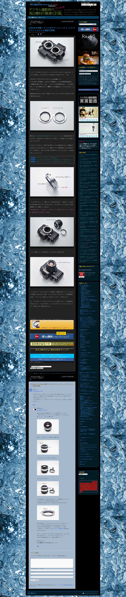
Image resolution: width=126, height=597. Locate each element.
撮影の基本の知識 (83, 416)
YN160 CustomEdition (85, 294)
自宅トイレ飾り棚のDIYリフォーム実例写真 (88, 260)
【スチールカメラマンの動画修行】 (87, 429)
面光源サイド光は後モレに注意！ (86, 209)
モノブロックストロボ (84, 327)
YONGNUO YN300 (84, 306)
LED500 (82, 288)
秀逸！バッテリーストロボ (85, 319)
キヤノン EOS (83, 443)
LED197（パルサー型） (85, 290)
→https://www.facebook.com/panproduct (52, 360)
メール (32, 572)
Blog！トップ (41, 17)
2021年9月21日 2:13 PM (38, 391)
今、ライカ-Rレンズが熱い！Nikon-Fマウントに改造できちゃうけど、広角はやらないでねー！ (54, 159)
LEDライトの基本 (83, 401)
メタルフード (82, 353)
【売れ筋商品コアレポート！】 (86, 411)
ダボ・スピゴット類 (84, 343)
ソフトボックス (83, 326)
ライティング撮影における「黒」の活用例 (88, 202)
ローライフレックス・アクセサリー (87, 387)
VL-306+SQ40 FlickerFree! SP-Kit (87, 296)
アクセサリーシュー (84, 340)
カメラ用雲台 (82, 367)
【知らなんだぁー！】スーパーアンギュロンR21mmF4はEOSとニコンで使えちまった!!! (53, 161)
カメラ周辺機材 (83, 350)
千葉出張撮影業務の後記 (84, 229)
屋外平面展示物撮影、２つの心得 (86, 205)
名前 (42, 568)
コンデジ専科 (82, 390)
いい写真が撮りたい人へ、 (85, 437)
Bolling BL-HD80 (84, 292)
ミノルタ (82, 450)
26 (86, 489)
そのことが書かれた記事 (60, 528)
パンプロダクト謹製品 (84, 454)
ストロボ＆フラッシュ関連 (85, 317)
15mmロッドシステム (84, 346)
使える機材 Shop (33, 17)
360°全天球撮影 (83, 426)
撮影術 (81, 398)
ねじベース (82, 345)
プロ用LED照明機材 (84, 286)
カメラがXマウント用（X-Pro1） (86, 380)
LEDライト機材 (83, 285)
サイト (32, 575)
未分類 (81, 424)
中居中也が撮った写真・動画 (85, 418)
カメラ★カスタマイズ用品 (85, 352)
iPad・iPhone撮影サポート (85, 393)
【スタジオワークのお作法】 (86, 410)
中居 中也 (43, 32)
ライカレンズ (67, 373)
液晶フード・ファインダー (85, 313)
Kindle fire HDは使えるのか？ (86, 405)
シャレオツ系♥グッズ (84, 383)
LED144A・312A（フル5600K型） (88, 299)
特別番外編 (82, 421)
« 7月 (80, 492)
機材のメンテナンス (84, 399)
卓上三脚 (82, 339)
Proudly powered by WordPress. (90, 593)
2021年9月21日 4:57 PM (42, 410)
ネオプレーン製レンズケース (86, 386)
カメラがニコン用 (54, 373)
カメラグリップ (83, 314)
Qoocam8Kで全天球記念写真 (68, 21)
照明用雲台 (82, 336)
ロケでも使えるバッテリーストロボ (87, 324)
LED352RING (83, 289)
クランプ (82, 337)
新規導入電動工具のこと (84, 200)
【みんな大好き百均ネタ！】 (86, 409)
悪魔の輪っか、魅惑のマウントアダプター (42, 373)
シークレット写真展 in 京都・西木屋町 (87, 154)
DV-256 (82, 295)
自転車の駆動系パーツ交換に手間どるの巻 (88, 226)
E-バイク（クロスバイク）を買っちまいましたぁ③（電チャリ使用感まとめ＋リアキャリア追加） (88, 170)
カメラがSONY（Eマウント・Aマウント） (88, 377)
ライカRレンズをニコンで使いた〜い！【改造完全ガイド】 (47, 157)
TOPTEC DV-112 (84, 298)
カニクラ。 (82, 330)
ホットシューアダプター (85, 333)
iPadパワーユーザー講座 (85, 397)
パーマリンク (72, 373)
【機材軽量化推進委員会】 (85, 413)
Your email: (81, 69)
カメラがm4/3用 (83, 379)
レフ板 (81, 360)
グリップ (82, 338)
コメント (33, 558)
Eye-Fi (81, 404)
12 (86, 485)
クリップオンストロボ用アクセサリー (87, 321)
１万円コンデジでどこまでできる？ (87, 391)
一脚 (81, 370)
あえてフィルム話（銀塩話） (86, 414)
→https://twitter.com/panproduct (52, 355)
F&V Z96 (82, 297)
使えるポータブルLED (84, 291)
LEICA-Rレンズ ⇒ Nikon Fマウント (55, 328)
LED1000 (83, 287)
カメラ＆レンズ (61, 373)
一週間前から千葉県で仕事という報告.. (87, 231)
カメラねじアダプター (84, 342)
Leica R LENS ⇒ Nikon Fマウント (48, 136)
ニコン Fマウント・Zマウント (86, 449)
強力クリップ (82, 334)
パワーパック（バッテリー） (86, 323)
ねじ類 (81, 344)
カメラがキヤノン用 (84, 374)
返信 (34, 404)
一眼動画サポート (83, 310)
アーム (81, 331)
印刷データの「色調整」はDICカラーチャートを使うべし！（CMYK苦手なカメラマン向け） (89, 214)
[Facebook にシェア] (38, 34)
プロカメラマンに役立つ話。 (85, 456)
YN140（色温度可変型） (86, 305)
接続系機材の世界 (83, 329)
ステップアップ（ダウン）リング (86, 356)
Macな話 (82, 406)
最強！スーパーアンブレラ (85, 318)
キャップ (82, 357)
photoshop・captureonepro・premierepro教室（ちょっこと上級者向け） (88, 408)
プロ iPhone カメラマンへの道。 (86, 415)
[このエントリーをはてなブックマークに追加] (41, 34)
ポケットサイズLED (85, 303)
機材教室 (81, 396)
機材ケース (82, 461)
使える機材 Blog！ (32, 593)
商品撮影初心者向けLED (85, 307)
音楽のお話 (82, 464)
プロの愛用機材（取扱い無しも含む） (87, 403)
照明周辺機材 (82, 363)
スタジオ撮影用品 (83, 359)
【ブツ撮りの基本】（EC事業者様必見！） (88, 433)
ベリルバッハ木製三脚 (84, 366)
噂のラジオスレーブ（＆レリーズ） (87, 320)
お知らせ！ (82, 440)
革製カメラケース (83, 385)
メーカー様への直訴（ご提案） (86, 459)
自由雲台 (82, 347)
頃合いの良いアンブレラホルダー (87, 322)
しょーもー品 (82, 361)
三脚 (80, 365)
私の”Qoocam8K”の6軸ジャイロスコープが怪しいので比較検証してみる (37, 23)
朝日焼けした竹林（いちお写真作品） (87, 192)
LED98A (82, 304)
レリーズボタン (83, 354)
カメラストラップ (83, 384)
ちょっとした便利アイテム (85, 400)
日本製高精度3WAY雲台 (85, 369)
